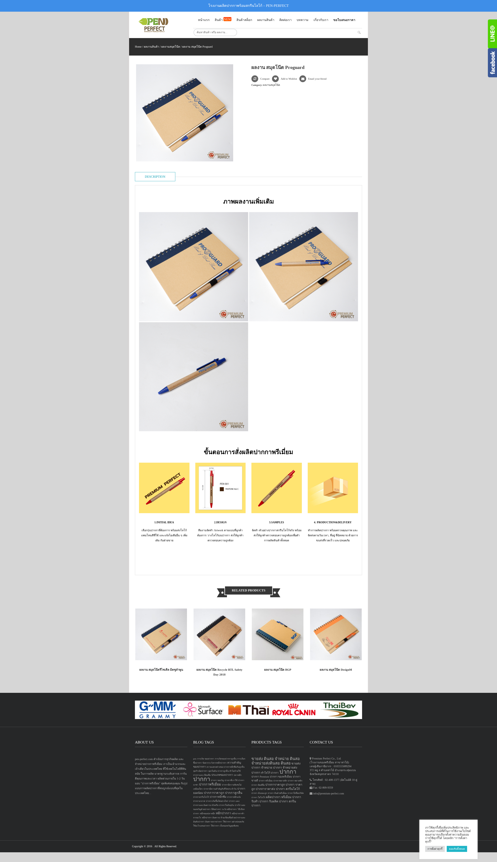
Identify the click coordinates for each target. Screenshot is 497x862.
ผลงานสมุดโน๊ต (170, 46)
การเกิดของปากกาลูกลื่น (225, 759)
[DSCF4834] (193, 266)
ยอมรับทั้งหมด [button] (457, 848)
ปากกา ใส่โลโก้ (258, 797)
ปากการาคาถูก (214, 792)
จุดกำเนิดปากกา (200, 771)
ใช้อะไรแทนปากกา (201, 826)
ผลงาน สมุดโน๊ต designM (336, 669)
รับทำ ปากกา (259, 801)
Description (155, 176)
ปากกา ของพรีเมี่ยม (281, 776)
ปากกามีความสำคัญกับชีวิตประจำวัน (219, 789)
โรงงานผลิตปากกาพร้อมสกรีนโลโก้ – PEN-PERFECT (248, 6)
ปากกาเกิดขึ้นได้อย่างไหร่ (217, 801)
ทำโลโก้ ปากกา (270, 772)
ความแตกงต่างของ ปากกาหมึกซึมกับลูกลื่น (225, 767)
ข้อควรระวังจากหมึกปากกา (214, 763)
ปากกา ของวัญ (217, 780)
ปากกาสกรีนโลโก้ (201, 797)
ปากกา (201, 779)
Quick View (178, 653)
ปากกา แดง (234, 801)
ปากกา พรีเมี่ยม (266, 781)
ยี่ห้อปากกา (216, 809)
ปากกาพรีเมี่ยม (210, 784)
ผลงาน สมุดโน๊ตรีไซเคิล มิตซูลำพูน (161, 669)
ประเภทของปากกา (222, 774)
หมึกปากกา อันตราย (211, 818)
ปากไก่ (238, 805)
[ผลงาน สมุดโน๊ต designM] (336, 634)
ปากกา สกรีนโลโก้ (288, 789)
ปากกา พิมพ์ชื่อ (258, 785)
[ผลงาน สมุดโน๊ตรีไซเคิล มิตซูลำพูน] (161, 634)
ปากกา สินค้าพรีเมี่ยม (277, 793)
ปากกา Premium (260, 776)
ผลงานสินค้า (151, 46)
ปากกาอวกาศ (199, 801)
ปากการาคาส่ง (265, 789)
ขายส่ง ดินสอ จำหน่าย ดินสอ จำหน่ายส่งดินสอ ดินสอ (275, 761)
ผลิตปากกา (273, 797)
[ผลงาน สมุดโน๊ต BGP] (277, 634)
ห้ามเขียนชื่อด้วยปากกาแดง (233, 818)
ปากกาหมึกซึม (218, 796)
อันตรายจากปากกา (213, 822)
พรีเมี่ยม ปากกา (291, 797)
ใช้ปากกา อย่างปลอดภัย (233, 822)
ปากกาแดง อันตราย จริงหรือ (205, 805)
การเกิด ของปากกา (205, 759)
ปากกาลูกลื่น (233, 792)
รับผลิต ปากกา (278, 801)
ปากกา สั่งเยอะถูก (259, 793)
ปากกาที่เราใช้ (231, 780)
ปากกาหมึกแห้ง (234, 797)
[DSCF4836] (193, 376)
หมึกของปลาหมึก (207, 813)
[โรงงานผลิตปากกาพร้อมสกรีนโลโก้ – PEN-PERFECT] (161, 25)
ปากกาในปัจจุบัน (226, 805)
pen (194, 759)
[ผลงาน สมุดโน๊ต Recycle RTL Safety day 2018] (219, 634)
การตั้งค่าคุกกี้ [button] (434, 848)
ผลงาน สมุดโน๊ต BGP (277, 669)
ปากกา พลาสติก (295, 781)
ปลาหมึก (238, 775)
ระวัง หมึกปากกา (229, 809)
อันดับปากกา (198, 822)
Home (138, 46)
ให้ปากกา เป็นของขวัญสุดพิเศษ (225, 826)
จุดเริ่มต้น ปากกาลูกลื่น (218, 771)
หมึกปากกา (223, 813)
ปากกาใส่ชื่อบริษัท (296, 793)
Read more (144, 653)
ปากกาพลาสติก (280, 781)
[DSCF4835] (303, 266)
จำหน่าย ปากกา (271, 767)
